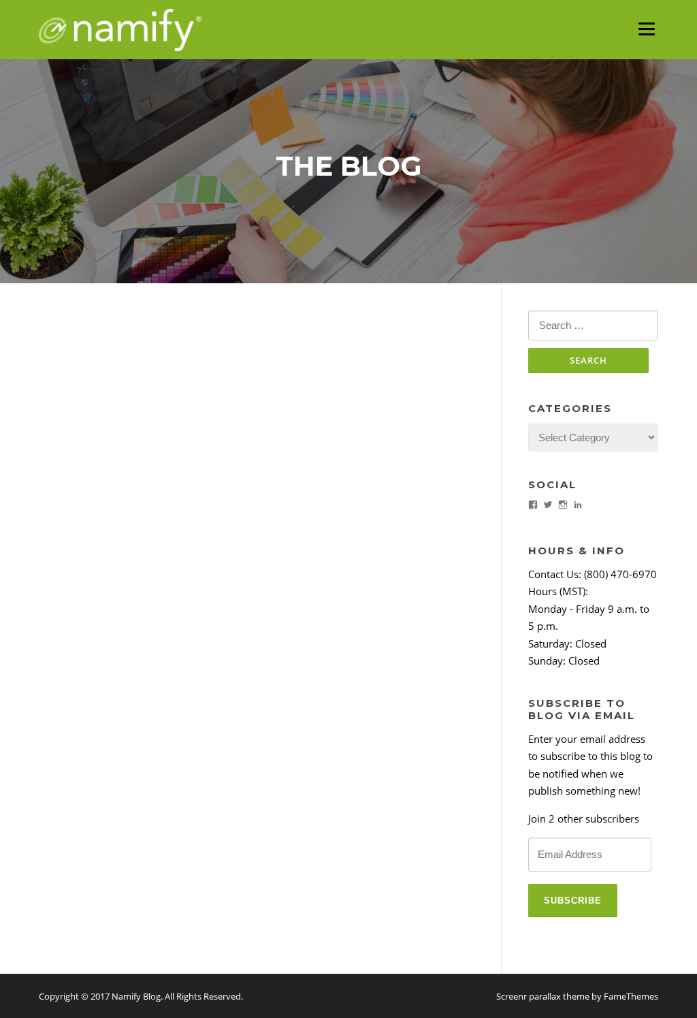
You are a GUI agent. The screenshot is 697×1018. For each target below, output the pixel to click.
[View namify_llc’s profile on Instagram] (563, 504)
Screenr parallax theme (542, 996)
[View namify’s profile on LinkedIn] (578, 504)
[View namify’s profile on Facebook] (533, 504)
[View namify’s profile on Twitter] (548, 504)
